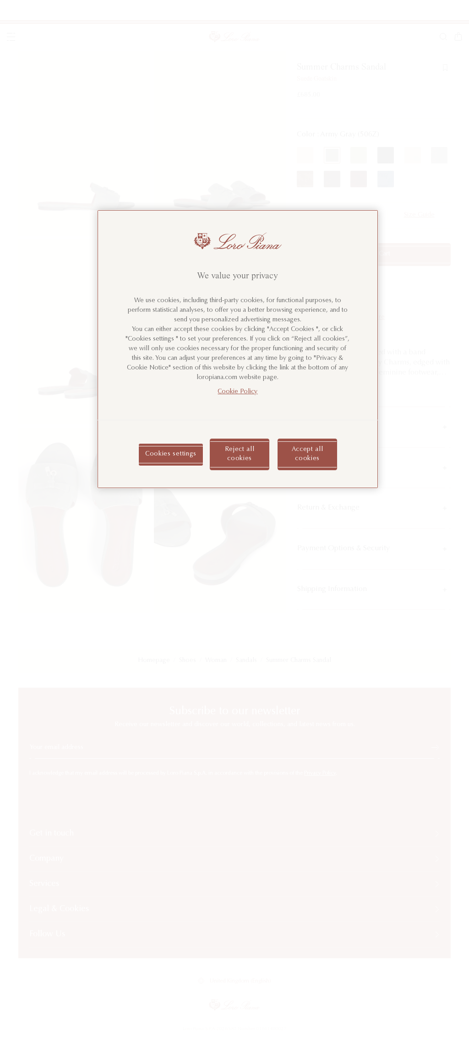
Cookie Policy (237, 392)
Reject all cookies (240, 454)
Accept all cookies (307, 454)
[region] (237, 349)
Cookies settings (170, 454)
